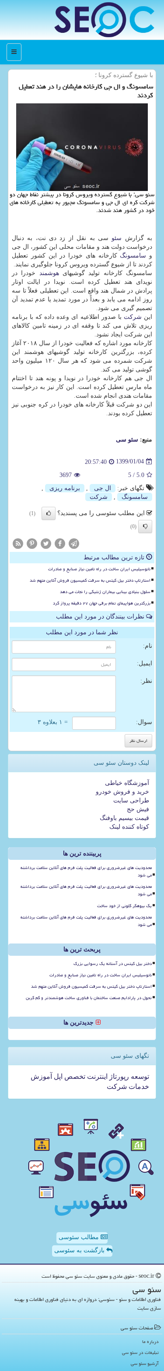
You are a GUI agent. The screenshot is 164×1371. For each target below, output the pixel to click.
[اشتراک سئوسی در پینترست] (32, 543)
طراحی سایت (131, 800)
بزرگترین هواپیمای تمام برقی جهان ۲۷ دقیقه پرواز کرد (101, 603)
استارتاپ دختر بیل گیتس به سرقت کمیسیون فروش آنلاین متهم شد (90, 580)
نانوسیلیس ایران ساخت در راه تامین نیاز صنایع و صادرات (99, 569)
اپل (57, 1076)
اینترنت (96, 1076)
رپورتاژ (118, 1076)
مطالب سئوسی (80, 1237)
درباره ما (150, 1341)
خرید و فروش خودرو (122, 791)
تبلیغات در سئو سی (140, 1352)
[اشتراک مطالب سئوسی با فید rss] (18, 543)
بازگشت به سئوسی (80, 1250)
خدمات (138, 1086)
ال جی (102, 488)
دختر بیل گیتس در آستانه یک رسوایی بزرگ (112, 963)
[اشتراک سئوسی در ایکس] (46, 543)
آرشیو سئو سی (145, 1363)
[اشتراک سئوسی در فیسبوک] (60, 543)
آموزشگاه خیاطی (127, 783)
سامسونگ (133, 255)
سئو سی (127, 439)
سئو (117, 238)
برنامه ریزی (64, 488)
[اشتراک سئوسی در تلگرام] (74, 543)
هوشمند (49, 273)
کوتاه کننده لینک (129, 826)
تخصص (74, 1076)
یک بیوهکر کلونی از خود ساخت (124, 905)
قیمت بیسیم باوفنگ (124, 818)
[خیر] (145, 526)
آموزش (41, 1076)
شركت (133, 317)
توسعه (139, 1076)
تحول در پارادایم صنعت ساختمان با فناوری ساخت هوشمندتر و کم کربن (89, 997)
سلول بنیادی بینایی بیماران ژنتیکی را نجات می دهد (105, 591)
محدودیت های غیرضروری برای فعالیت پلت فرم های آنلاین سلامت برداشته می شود (86, 871)
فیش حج (138, 809)
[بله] (49, 513)
